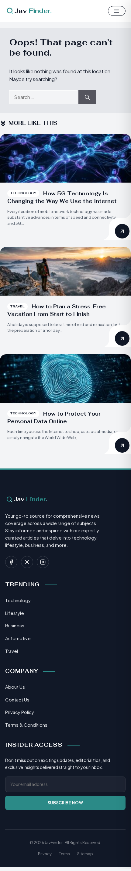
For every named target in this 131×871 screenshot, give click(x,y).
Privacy (45, 853)
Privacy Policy (19, 712)
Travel (11, 651)
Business (14, 625)
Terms (64, 853)
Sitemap (85, 853)
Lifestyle (14, 613)
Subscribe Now (65, 802)
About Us (15, 687)
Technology (18, 600)
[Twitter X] (27, 562)
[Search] (87, 97)
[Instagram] (43, 562)
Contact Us (17, 699)
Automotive (18, 638)
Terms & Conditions (26, 725)
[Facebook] (11, 562)
